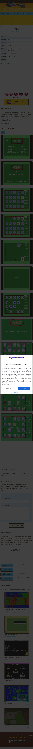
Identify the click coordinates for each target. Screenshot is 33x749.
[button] (16, 392)
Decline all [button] (8, 388)
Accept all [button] (24, 388)
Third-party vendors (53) (7, 375)
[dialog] (16, 374)
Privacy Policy (9, 384)
